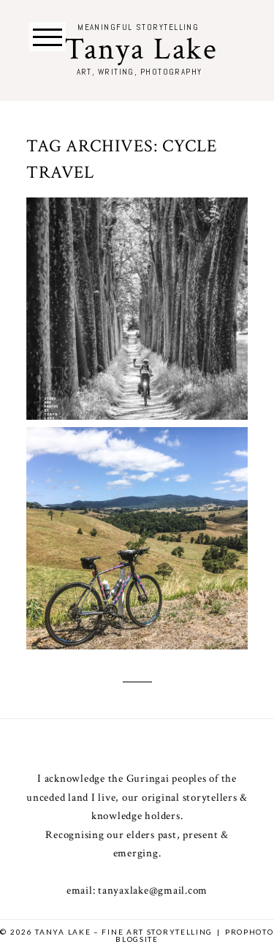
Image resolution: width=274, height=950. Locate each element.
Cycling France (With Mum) (135, 285)
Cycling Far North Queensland (135, 515)
